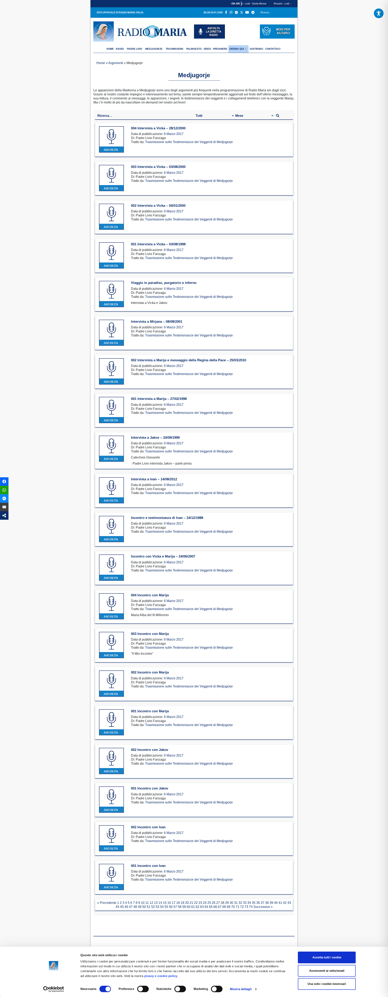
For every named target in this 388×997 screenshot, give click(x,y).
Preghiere (220, 48)
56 (171, 906)
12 (151, 902)
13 (156, 902)
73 (246, 906)
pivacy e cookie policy (160, 976)
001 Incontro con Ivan (148, 866)
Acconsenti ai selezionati (326, 970)
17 (173, 902)
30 (231, 902)
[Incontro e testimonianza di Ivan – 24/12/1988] (111, 529)
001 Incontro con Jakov (149, 788)
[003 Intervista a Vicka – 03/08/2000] (111, 178)
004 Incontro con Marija (150, 595)
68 (224, 906)
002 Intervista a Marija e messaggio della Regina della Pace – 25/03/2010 (188, 360)
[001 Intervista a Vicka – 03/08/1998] (111, 255)
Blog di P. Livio (213, 12)
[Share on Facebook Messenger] (4, 498)
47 (131, 906)
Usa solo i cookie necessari (327, 983)
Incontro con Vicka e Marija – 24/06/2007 (163, 556)
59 (184, 906)
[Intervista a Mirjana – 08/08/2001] (111, 333)
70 (233, 906)
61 (193, 906)
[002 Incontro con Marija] (111, 683)
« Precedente (106, 902)
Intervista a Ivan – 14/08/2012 (154, 479)
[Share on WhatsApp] (4, 490)
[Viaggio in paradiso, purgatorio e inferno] (111, 294)
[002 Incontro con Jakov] (111, 761)
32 (240, 902)
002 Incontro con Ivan (148, 827)
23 (200, 902)
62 (197, 906)
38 (267, 902)
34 (249, 902)
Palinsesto (193, 48)
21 (191, 902)
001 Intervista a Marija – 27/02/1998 (159, 399)
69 (228, 906)
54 (162, 906)
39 (271, 902)
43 (289, 902)
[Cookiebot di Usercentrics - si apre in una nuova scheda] (53, 989)
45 (122, 906)
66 (215, 906)
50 (144, 906)
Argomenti (115, 63)
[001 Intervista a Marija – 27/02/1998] (111, 410)
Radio (120, 48)
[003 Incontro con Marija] (111, 645)
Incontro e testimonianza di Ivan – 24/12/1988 (167, 518)
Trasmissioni (174, 48)
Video (207, 48)
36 (258, 902)
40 (276, 902)
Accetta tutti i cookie (326, 957)
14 (160, 902)
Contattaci (272, 48)
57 (175, 906)
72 (242, 906)
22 (196, 902)
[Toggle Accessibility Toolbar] (378, 13)
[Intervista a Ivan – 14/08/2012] (111, 490)
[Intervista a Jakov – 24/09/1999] (111, 449)
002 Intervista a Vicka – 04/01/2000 (158, 206)
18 (178, 902)
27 (218, 902)
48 (135, 906)
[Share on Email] (4, 507)
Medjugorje (153, 48)
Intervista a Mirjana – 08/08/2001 (156, 322)
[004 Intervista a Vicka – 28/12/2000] (111, 139)
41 (280, 902)
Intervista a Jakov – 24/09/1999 (155, 437)
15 (165, 902)
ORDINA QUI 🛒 (238, 48)
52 (153, 906)
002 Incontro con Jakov (149, 750)
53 (157, 906)
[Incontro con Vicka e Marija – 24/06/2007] (111, 567)
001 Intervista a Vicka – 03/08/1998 (158, 244)
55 (166, 906)
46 (126, 906)
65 (211, 906)
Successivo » (263, 906)
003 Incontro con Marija (150, 634)
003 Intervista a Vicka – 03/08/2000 (158, 167)
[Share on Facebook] (4, 481)
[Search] (290, 13)
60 (188, 906)
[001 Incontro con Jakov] (111, 799)
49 (139, 906)
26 (213, 902)
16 (169, 902)
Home (100, 63)
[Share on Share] (4, 515)
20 (187, 902)
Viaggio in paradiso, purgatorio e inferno (163, 283)
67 (219, 906)
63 (202, 906)
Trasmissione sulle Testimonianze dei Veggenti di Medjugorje (189, 142)
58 (179, 906)
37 (262, 902)
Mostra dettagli (241, 989)
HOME (110, 48)
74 (251, 906)
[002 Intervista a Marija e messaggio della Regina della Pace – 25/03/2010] (111, 371)
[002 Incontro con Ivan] (111, 838)
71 (237, 906)
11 (147, 902)
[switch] (143, 989)
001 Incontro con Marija (150, 711)
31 (236, 902)
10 (142, 902)
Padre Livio (134, 48)
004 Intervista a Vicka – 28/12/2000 (158, 128)
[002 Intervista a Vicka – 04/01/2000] (111, 217)
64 (206, 906)
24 (205, 902)
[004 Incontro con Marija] (111, 606)
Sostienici (256, 48)
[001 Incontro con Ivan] (111, 877)
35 (253, 902)
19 (182, 902)
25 (209, 902)
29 (227, 902)
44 (117, 906)
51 (148, 906)
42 (285, 902)
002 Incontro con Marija (150, 672)
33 (245, 902)
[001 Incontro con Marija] (111, 722)
